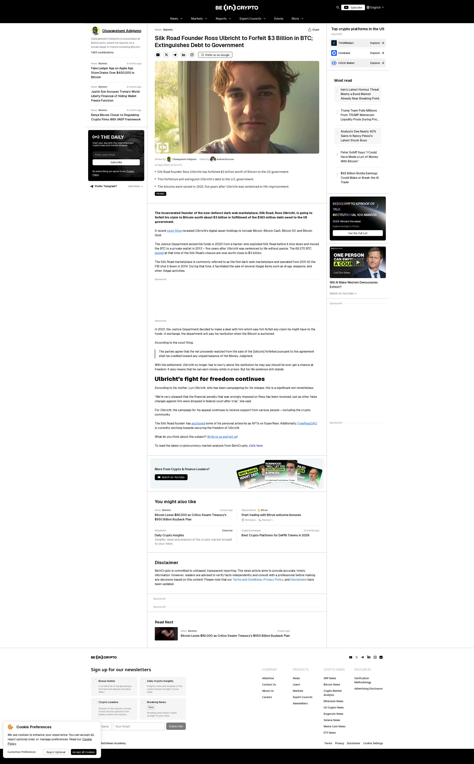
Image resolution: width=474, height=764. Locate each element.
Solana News (332, 720)
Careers (267, 697)
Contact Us (269, 684)
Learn (296, 684)
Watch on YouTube (342, 293)
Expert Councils (302, 697)
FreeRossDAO (307, 423)
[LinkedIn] (183, 55)
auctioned (198, 423)
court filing (174, 231)
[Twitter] (166, 55)
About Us (268, 690)
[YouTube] (158, 55)
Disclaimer (353, 743)
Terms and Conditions (247, 580)
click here (256, 446)
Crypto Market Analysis (333, 693)
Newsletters (300, 703)
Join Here (134, 186)
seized (159, 253)
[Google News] (381, 657)
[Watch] (358, 262)
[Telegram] (175, 55)
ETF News (330, 732)
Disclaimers (298, 580)
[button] (114, 686)
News (158, 29)
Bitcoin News (332, 684)
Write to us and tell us (222, 437)
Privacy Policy (273, 580)
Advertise (268, 678)
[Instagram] (192, 55)
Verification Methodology (362, 680)
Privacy (339, 743)
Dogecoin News (333, 713)
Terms (328, 743)
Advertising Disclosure (368, 688)
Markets (168, 29)
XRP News (330, 678)
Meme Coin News (334, 726)
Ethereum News (333, 701)
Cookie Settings (373, 743)
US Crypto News (334, 707)
